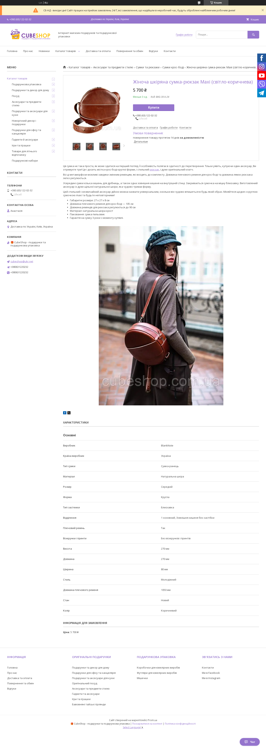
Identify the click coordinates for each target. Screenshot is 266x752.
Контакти (170, 51)
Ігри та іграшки (21, 145)
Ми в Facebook (211, 673)
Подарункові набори (25, 160)
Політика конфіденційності (180, 723)
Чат (252, 741)
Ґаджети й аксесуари (25, 139)
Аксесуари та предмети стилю (113, 67)
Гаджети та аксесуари (86, 694)
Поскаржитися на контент (147, 723)
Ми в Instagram (211, 678)
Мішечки (142, 678)
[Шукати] (253, 34)
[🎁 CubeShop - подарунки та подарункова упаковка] (30, 41)
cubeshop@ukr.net (22, 261)
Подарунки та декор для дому (30, 90)
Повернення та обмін (129, 51)
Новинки (44, 51)
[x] (68, 413)
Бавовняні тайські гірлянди (89, 704)
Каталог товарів (65, 51)
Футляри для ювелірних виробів (157, 673)
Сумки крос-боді (173, 67)
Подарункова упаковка (26, 84)
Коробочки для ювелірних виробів (158, 667)
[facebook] (64, 413)
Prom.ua (152, 720)
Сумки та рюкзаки (147, 67)
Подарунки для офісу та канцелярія (26, 131)
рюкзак (154, 169)
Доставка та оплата (98, 51)
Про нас (28, 51)
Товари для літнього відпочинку (24, 152)
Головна (12, 51)
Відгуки (153, 51)
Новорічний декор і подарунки (24, 122)
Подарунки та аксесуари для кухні (30, 112)
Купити (153, 107)
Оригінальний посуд (84, 683)
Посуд (15, 96)
